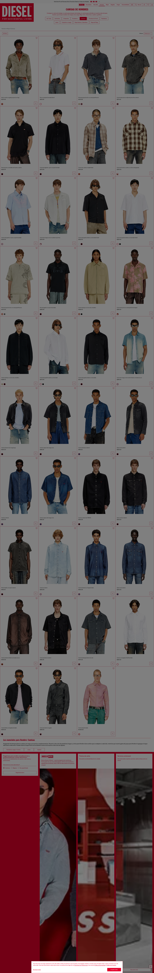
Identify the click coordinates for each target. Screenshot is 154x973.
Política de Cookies (111, 965)
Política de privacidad (100, 965)
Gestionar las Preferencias (81, 965)
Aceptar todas (114, 969)
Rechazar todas (37, 969)
